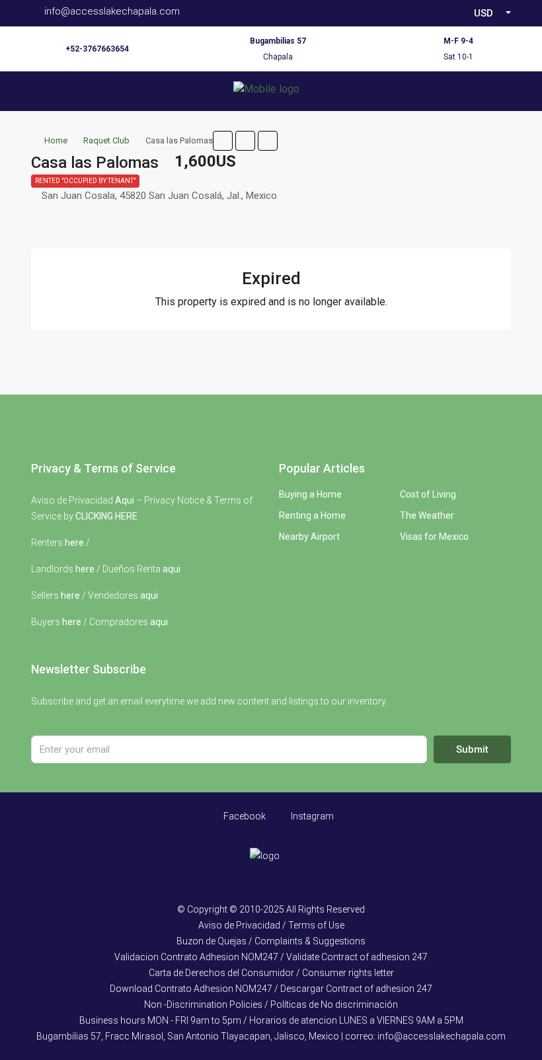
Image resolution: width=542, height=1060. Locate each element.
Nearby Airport (309, 536)
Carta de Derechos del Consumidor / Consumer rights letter (271, 972)
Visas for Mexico (434, 536)
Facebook (243, 816)
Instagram (311, 816)
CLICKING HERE (106, 516)
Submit (472, 749)
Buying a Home (310, 494)
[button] (223, 141)
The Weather (427, 515)
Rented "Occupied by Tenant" (85, 180)
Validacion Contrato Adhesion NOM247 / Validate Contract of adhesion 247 (271, 957)
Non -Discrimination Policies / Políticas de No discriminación (271, 1004)
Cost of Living (428, 494)
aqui (171, 569)
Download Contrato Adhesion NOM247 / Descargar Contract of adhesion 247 (271, 988)
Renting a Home (312, 515)
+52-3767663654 (97, 49)
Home (55, 140)
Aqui (124, 500)
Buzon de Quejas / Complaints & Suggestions (271, 941)
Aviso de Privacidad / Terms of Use (271, 925)
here (74, 542)
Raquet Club (106, 140)
